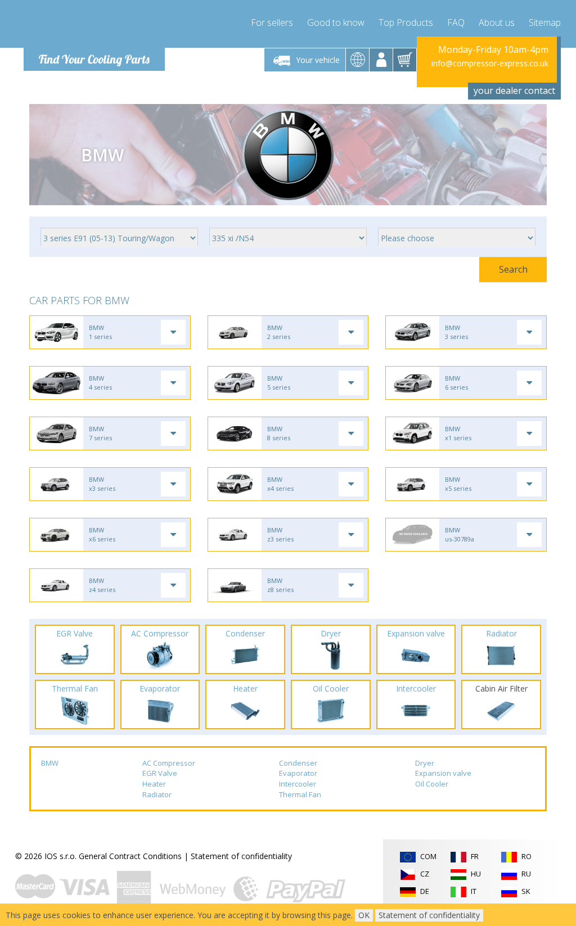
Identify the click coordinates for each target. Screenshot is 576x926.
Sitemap (545, 22)
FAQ (456, 22)
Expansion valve (443, 773)
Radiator (157, 794)
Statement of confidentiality (241, 856)
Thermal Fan (300, 794)
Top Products (406, 22)
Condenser (298, 763)
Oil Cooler (431, 784)
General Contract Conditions (130, 856)
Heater (154, 784)
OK (364, 915)
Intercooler (297, 784)
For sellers (272, 22)
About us (497, 22)
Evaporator (298, 773)
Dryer (424, 763)
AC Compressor (168, 763)
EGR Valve (159, 773)
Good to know (335, 22)
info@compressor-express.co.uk (489, 63)
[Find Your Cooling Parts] (90, 25)
